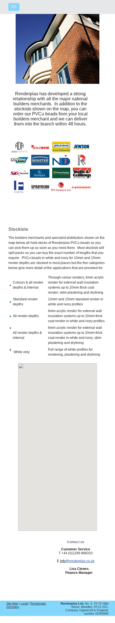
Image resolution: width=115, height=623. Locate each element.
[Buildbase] (40, 150)
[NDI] (61, 163)
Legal (24, 603)
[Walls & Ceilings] (82, 176)
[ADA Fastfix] (19, 151)
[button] (40, 446)
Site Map (12, 603)
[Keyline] (19, 163)
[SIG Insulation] (19, 176)
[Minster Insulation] (40, 163)
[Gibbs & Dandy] (61, 150)
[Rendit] (82, 163)
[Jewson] (81, 150)
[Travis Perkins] (61, 176)
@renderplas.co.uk (80, 561)
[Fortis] (19, 191)
